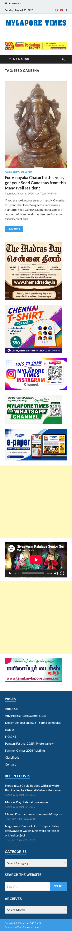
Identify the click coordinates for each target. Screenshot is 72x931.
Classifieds (12, 757)
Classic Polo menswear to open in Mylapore (33, 814)
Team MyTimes (49, 193)
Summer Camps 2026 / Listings (25, 750)
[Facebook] (66, 10)
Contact (10, 764)
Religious (26, 172)
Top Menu (15, 3)
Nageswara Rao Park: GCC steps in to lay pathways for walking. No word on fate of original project (32, 830)
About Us (11, 708)
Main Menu (21, 59)
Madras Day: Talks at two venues (26, 802)
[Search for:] (36, 886)
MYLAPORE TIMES (32, 923)
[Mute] (56, 573)
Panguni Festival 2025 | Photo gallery (29, 743)
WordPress (23, 927)
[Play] (10, 573)
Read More (14, 229)
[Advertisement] (36, 502)
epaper (9, 729)
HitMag (37, 927)
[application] (36, 559)
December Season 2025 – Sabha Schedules (33, 722)
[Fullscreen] (62, 573)
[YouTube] (61, 10)
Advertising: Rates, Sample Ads (25, 715)
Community (12, 172)
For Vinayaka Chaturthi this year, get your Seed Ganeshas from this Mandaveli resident (35, 182)
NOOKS (10, 736)
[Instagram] (56, 10)
